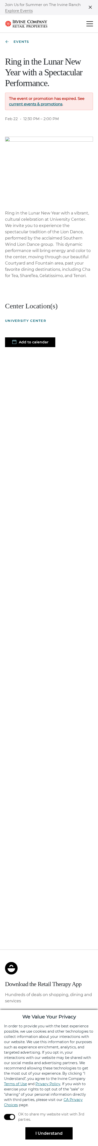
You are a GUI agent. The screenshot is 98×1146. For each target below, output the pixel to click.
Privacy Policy (47, 1084)
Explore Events (19, 11)
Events (21, 42)
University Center (25, 321)
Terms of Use (15, 1084)
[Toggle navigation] (89, 23)
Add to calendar (33, 342)
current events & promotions (35, 104)
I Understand (49, 1133)
